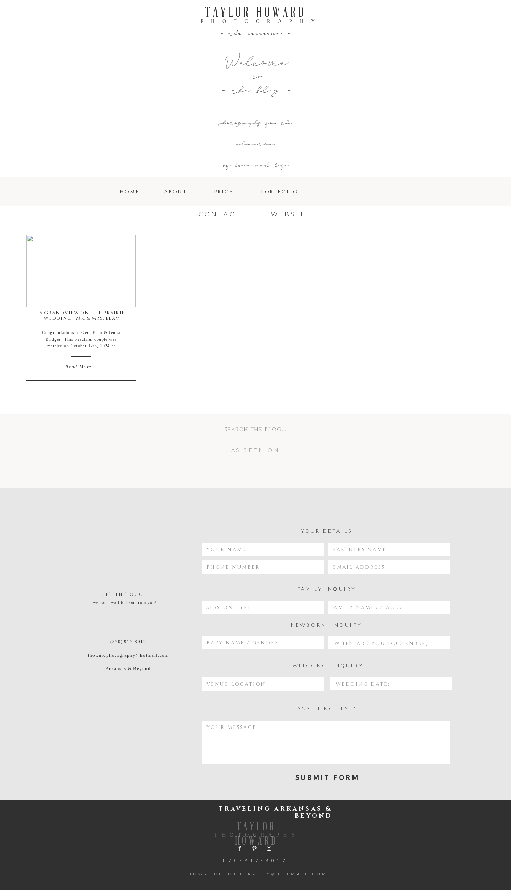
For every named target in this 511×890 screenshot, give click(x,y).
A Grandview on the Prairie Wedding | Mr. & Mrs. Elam (82, 316)
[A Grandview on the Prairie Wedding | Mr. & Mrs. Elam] (81, 271)
